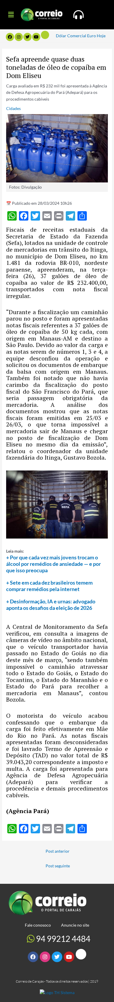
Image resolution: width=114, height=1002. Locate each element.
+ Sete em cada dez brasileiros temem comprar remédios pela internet (49, 585)
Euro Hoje (96, 35)
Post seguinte (58, 865)
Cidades (13, 108)
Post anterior (58, 851)
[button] (11, 14)
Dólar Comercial (71, 35)
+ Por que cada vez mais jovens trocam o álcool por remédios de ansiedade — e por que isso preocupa (53, 563)
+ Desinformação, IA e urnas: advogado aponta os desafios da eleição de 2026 (50, 604)
